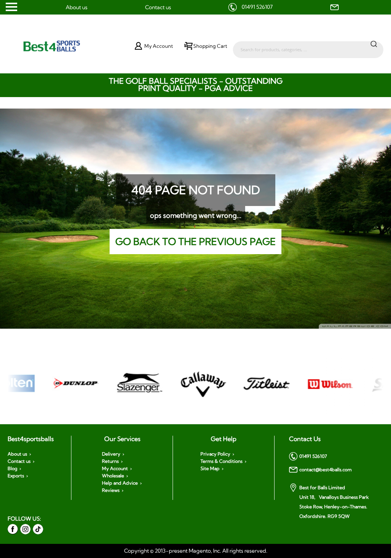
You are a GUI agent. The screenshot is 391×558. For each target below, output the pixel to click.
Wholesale (113, 476)
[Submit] (373, 43)
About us (76, 7)
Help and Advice (120, 483)
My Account (115, 468)
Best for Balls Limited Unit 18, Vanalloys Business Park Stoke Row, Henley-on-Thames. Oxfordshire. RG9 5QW (334, 502)
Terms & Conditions (221, 461)
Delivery (111, 454)
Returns (110, 461)
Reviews (111, 490)
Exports (16, 476)
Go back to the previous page (195, 241)
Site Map (210, 468)
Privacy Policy (215, 454)
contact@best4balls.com (325, 469)
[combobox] (308, 46)
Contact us (158, 7)
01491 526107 (257, 6)
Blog (12, 468)
